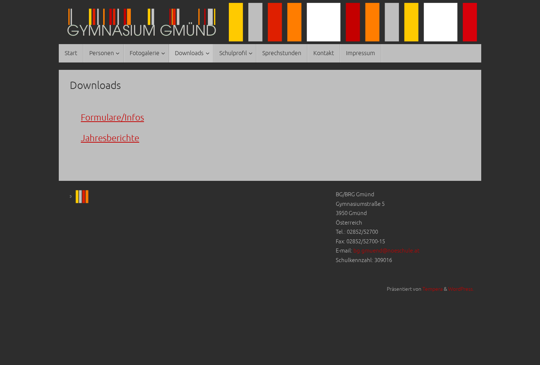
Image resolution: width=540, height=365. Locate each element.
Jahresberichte (110, 138)
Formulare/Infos (112, 117)
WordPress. (461, 289)
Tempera (432, 289)
